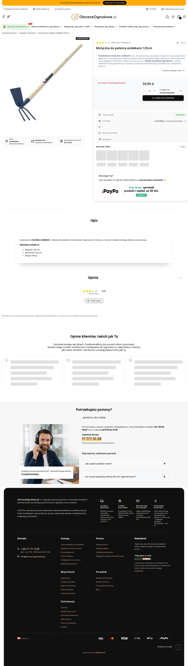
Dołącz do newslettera (146, 559)
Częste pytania (102, 548)
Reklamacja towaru (69, 564)
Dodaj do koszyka (164, 98)
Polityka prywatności (104, 552)
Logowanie (65, 578)
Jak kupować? (102, 544)
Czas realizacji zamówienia (72, 544)
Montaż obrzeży (102, 582)
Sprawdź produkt (171, 375)
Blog (98, 589)
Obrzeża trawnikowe (69, 615)
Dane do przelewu (68, 623)
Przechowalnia (67, 589)
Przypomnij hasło (68, 582)
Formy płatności (67, 552)
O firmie (64, 607)
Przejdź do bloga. (30, 474)
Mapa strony (66, 619)
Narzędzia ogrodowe (28, 33)
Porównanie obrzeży (104, 586)
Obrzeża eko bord (68, 611)
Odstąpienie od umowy (71, 560)
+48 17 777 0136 (30, 549)
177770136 (152, 9)
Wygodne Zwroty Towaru (71, 548)
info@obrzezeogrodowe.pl (174, 9)
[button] (181, 91)
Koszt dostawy (67, 556)
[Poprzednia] (5, 3)
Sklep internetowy (93, 653)
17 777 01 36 (92, 438)
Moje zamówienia (68, 586)
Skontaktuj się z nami (115, 3)
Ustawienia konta (68, 593)
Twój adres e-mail (142, 555)
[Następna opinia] (183, 368)
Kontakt (64, 627)
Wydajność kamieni (104, 578)
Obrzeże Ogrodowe (9, 33)
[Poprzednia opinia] (4, 368)
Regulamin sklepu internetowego (110, 556)
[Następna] (183, 3)
